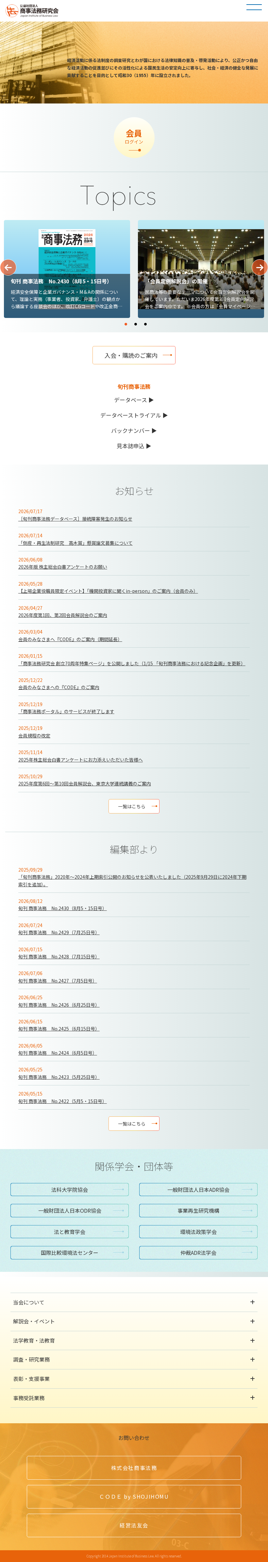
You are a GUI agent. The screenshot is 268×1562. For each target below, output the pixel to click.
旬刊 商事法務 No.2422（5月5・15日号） (62, 1101)
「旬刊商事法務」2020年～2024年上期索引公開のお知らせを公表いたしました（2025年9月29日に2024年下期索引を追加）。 (132, 880)
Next (260, 267)
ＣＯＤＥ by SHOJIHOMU (134, 1496)
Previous (8, 267)
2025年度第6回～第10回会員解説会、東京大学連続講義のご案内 (84, 783)
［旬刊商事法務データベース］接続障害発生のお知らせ (75, 518)
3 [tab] (165, 321)
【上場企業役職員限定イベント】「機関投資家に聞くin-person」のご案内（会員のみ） (108, 591)
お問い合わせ (134, 1438)
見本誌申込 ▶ (134, 446)
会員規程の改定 (34, 735)
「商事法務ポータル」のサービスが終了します (66, 711)
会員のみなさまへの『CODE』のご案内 (58, 687)
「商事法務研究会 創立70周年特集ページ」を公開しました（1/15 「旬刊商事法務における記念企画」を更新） (131, 663)
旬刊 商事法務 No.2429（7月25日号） (59, 932)
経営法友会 (134, 1525)
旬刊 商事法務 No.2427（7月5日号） (57, 980)
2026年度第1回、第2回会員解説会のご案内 (62, 615)
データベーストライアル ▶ (134, 415)
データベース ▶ (134, 400)
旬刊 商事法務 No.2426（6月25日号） (59, 1005)
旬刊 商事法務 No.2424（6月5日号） (57, 1052)
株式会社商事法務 (134, 1468)
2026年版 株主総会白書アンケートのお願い (62, 566)
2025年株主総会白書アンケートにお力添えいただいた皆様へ (80, 759)
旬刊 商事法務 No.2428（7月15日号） (59, 956)
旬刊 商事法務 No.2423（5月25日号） (59, 1077)
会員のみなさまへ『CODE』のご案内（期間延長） (70, 639)
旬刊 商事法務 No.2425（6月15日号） (59, 1028)
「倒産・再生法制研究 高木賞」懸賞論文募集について (75, 543)
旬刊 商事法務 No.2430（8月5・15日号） (62, 908)
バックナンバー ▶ (134, 430)
